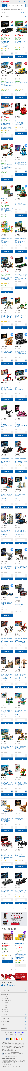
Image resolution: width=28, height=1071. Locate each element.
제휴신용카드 (5, 1009)
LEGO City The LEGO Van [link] (20, 84)
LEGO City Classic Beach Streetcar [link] (6, 749)
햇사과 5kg (4, 952)
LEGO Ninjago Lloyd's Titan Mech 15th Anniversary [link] (6, 318)
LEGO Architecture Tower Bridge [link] (20, 497)
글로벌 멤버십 (5, 1011)
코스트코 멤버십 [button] (5, 994)
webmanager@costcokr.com (9, 1050)
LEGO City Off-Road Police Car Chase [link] (6, 280)
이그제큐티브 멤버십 (7, 1000)
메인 (2, 9)
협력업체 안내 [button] (5, 1021)
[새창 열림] (3, 1054)
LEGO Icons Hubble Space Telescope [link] (6, 569)
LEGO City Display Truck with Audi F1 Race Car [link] (21, 462)
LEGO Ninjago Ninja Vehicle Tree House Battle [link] (6, 168)
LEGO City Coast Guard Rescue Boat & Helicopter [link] (6, 128)
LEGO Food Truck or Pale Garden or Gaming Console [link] (6, 211)
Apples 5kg (4, 953)
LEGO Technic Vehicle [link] (19, 606)
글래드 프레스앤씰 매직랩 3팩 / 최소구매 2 (20, 955)
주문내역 (4, 1007)
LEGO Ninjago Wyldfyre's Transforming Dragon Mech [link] (20, 642)
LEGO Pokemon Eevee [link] (19, 819)
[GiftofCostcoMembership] (14, 979)
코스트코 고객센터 (7, 982)
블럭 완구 (21, 9)
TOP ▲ (25, 909)
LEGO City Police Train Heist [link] (7, 85)
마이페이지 (5, 1005)
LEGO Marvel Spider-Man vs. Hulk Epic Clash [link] (7, 533)
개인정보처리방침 (19, 1032)
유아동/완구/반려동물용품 (9, 9)
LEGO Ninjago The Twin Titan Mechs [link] (7, 642)
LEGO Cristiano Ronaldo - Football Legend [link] (20, 785)
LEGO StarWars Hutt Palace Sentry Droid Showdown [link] (20, 569)
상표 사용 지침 (14, 1035)
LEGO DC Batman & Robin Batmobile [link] (20, 893)
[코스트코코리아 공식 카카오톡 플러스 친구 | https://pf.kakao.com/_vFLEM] (11, 1039)
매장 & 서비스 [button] (5, 1018)
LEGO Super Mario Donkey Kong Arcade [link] (6, 497)
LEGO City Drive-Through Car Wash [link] (7, 785)
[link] (7, 32)
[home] (5, 2)
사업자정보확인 (15, 1052)
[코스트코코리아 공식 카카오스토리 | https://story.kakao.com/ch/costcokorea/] (21, 1039)
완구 (17, 9)
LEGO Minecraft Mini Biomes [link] (21, 44)
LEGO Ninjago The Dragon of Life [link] (21, 318)
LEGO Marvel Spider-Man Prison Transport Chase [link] (20, 533)
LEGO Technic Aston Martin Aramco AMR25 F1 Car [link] (20, 279)
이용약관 (12, 1032)
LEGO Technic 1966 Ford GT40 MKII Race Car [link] (6, 46)
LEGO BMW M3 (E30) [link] (19, 389)
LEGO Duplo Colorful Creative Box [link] (5, 242)
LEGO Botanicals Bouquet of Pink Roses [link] (21, 426)
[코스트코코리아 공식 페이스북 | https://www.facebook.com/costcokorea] (7, 1039)
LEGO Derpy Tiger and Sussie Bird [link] (21, 165)
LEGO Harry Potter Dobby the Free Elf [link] (20, 677)
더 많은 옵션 (4, 198)
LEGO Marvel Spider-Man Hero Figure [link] (6, 390)
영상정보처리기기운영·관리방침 (14, 1034)
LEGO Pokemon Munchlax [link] (20, 204)
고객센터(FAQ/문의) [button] (6, 1014)
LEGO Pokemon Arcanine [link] (6, 352)
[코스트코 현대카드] (14, 925)
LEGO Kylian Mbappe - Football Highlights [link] (5, 821)
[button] (24, 5)
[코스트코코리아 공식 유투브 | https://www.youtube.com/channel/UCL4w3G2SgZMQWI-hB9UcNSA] (17, 1039)
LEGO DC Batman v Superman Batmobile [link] (5, 893)
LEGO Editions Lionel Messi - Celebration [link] (7, 713)
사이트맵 (6, 1032)
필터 (21, 12)
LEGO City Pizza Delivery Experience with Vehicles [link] (20, 749)
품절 (20, 965)
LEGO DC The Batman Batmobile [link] (5, 462)
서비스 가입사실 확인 (6, 1064)
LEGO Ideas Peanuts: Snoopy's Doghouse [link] (19, 124)
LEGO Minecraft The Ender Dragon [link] (6, 426)
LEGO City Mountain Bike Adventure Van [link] (20, 242)
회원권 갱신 (5, 998)
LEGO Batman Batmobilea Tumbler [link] (20, 354)
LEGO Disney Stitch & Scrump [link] (19, 713)
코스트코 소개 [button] (5, 990)
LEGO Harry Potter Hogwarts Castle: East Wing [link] (7, 677)
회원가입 (4, 996)
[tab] (14, 990)
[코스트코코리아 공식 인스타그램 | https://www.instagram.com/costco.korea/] (14, 1039)
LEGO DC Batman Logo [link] (20, 856)
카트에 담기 (7, 57)
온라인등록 (5, 1002)
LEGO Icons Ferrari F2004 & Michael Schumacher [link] (7, 858)
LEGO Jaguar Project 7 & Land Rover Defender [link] (6, 606)
